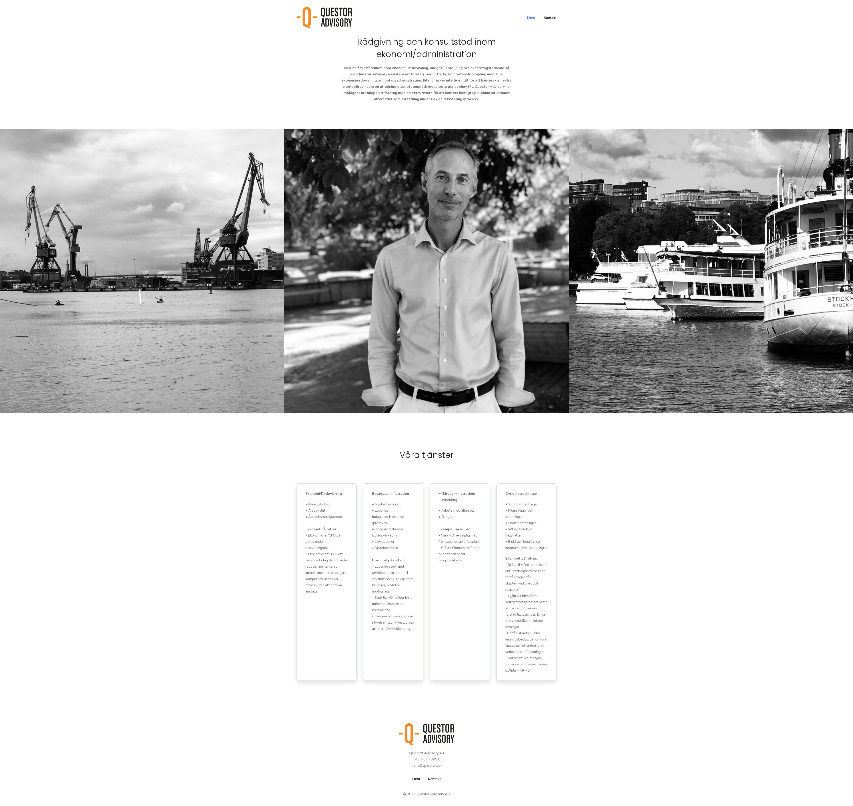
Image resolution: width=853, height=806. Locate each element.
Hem (416, 778)
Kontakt (434, 778)
